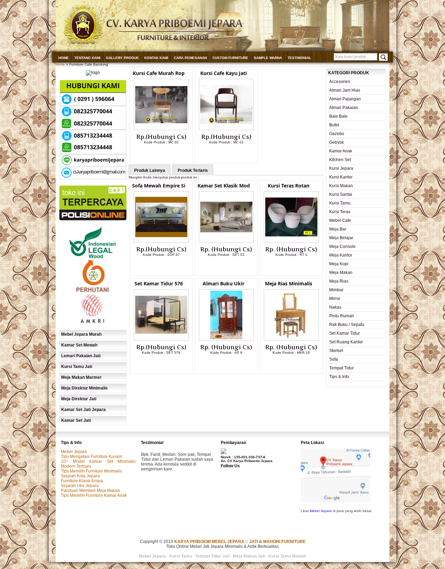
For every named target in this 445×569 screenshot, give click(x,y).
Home (63, 58)
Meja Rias (338, 281)
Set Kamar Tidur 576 (159, 283)
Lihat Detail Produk (166, 153)
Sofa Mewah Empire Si (158, 185)
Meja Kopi (338, 263)
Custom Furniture (230, 58)
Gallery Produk (122, 58)
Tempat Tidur (341, 368)
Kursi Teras (339, 211)
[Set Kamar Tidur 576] (161, 339)
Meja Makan (341, 272)
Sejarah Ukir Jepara (80, 485)
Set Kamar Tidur (344, 333)
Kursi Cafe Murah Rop (159, 73)
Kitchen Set (340, 159)
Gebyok (336, 142)
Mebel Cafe (340, 220)
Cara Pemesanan (190, 58)
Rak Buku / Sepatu (346, 324)
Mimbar (336, 289)
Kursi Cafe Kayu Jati (223, 73)
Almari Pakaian (343, 107)
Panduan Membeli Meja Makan (90, 490)
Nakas (335, 307)
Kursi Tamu (339, 203)
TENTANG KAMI (87, 58)
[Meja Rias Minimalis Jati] (291, 339)
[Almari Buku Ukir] (226, 339)
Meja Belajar (341, 237)
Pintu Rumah (341, 315)
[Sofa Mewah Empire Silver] (161, 241)
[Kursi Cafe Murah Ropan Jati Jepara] (161, 128)
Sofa (333, 359)
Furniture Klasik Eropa (82, 480)
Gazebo (336, 133)
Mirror (334, 298)
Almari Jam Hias (344, 90)
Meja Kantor (340, 255)
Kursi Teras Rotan (288, 185)
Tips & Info (339, 376)
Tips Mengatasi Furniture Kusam (91, 456)
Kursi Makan (341, 185)
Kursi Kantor (341, 177)
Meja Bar (337, 229)
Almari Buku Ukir (223, 283)
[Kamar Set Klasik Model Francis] (226, 241)
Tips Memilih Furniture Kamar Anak (94, 495)
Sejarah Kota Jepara (80, 476)
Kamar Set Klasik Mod (223, 185)
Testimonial (299, 58)
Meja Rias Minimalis (288, 283)
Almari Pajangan (345, 99)
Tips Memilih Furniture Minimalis (91, 471)
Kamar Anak (340, 151)
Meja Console (342, 246)
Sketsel (336, 350)
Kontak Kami (156, 58)
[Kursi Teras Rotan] (291, 241)
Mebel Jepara (74, 451)
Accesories (339, 81)
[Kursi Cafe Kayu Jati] (226, 128)
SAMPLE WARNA (268, 58)
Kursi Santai (340, 194)
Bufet (334, 125)
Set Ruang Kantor (346, 342)
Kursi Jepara (341, 168)
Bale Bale (338, 116)
